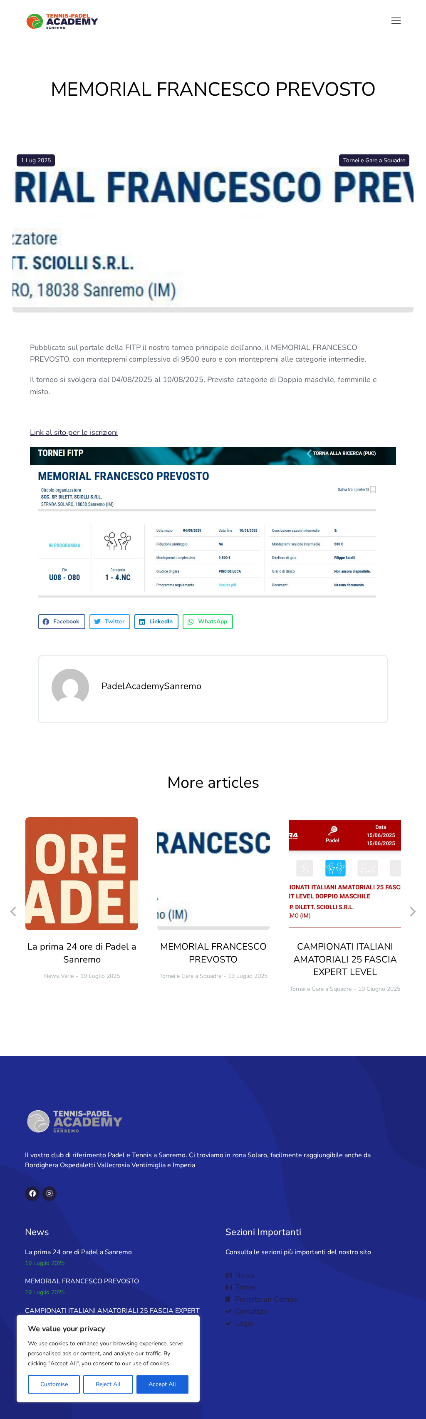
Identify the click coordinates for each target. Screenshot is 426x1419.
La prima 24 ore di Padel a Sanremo (81, 953)
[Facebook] (32, 1193)
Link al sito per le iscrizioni (74, 432)
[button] (396, 20)
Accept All (162, 1384)
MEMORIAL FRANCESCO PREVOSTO (213, 953)
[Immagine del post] (81, 873)
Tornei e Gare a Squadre (374, 160)
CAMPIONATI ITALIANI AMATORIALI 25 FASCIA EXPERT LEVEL (345, 959)
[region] (108, 1358)
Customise (54, 1384)
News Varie (59, 976)
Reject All (108, 1384)
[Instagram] (49, 1193)
